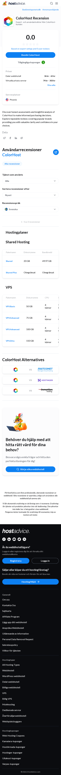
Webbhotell (8, 670)
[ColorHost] (8, 21)
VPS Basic (10, 306)
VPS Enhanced (12, 318)
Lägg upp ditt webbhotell (14, 622)
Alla (7, 181)
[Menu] (56, 3)
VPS (4, 693)
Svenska (13, 209)
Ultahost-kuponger (11, 758)
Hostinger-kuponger (12, 752)
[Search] (51, 3)
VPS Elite (10, 341)
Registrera (15, 560)
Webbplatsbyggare (12, 721)
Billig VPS (7, 698)
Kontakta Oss (9, 605)
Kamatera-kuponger (12, 741)
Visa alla (51, 85)
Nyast (8, 195)
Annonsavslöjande (50, 10)
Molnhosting (8, 704)
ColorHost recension (32, 18)
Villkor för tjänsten (11, 650)
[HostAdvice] (14, 3)
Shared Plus (11, 272)
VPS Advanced (12, 329)
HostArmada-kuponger (13, 747)
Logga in (45, 560)
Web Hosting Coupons (13, 735)
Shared (9, 261)
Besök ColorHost (30, 55)
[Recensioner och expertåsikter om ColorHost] (4, 138)
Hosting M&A (29, 581)
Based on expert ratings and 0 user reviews (30, 48)
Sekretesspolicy (10, 645)
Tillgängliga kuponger (31, 62)
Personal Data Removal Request (17, 639)
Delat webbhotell (10, 681)
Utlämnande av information (15, 633)
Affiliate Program (10, 616)
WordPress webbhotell (13, 676)
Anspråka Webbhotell (13, 628)
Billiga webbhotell (11, 687)
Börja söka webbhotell (32, 469)
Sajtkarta (6, 611)
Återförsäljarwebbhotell (14, 715)
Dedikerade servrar (11, 710)
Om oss (6, 599)
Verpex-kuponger (10, 764)
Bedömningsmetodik (31, 10)
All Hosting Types (11, 664)
